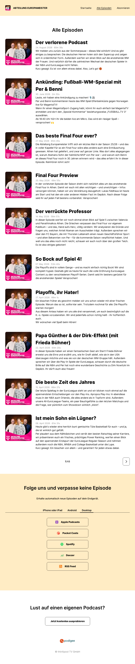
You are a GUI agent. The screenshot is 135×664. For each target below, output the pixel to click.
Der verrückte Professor (64, 211)
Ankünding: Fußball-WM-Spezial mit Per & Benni (78, 85)
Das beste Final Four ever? (66, 136)
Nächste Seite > (126, 461)
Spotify (70, 544)
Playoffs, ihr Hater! (57, 292)
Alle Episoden (104, 8)
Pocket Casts (70, 533)
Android (72, 510)
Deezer (70, 555)
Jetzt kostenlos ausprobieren (67, 621)
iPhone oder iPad (52, 510)
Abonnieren (123, 8)
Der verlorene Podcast (62, 42)
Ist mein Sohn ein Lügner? (66, 418)
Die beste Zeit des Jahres (65, 382)
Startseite (85, 8)
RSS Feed (70, 566)
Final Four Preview (57, 175)
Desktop (86, 510)
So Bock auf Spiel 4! (59, 259)
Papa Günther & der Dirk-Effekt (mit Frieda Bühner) (77, 339)
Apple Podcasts (70, 522)
